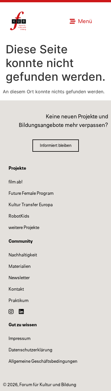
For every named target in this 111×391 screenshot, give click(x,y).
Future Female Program (31, 193)
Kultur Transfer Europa (31, 205)
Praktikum (18, 300)
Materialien (20, 266)
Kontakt (16, 289)
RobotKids (19, 216)
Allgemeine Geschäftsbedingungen (43, 361)
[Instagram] (11, 312)
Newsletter (19, 278)
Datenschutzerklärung (30, 350)
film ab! (15, 182)
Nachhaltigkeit (23, 255)
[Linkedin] (21, 312)
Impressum (19, 338)
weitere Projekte (24, 227)
